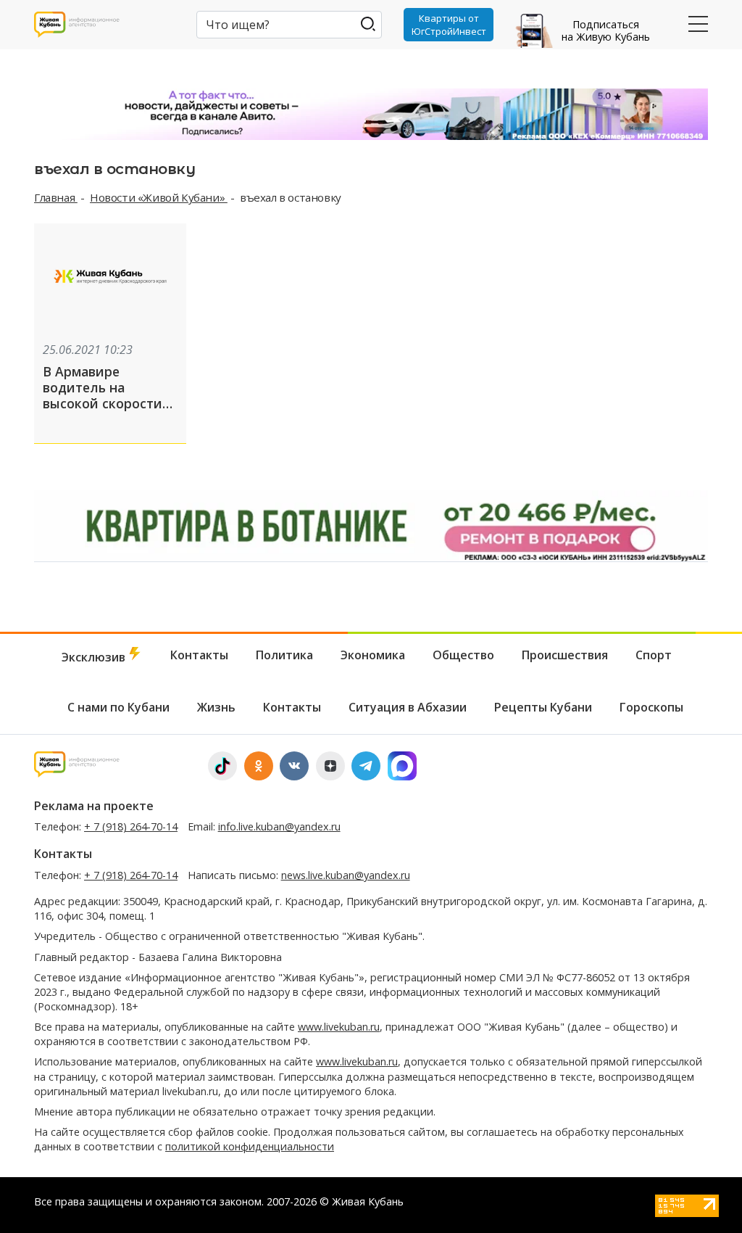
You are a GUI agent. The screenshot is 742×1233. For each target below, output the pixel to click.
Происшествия (565, 655)
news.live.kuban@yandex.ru (345, 875)
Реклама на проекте (94, 806)
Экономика (373, 655)
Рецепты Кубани (543, 707)
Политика (284, 655)
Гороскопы (651, 707)
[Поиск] (367, 23)
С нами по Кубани (118, 707)
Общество (463, 655)
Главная (56, 197)
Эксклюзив (95, 657)
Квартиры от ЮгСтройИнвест (449, 25)
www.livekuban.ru (339, 1027)
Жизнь (216, 707)
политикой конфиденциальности (249, 1146)
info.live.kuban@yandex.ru (279, 826)
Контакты (199, 655)
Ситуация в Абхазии (408, 707)
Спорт (653, 655)
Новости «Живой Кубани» (159, 197)
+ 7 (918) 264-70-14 (131, 826)
